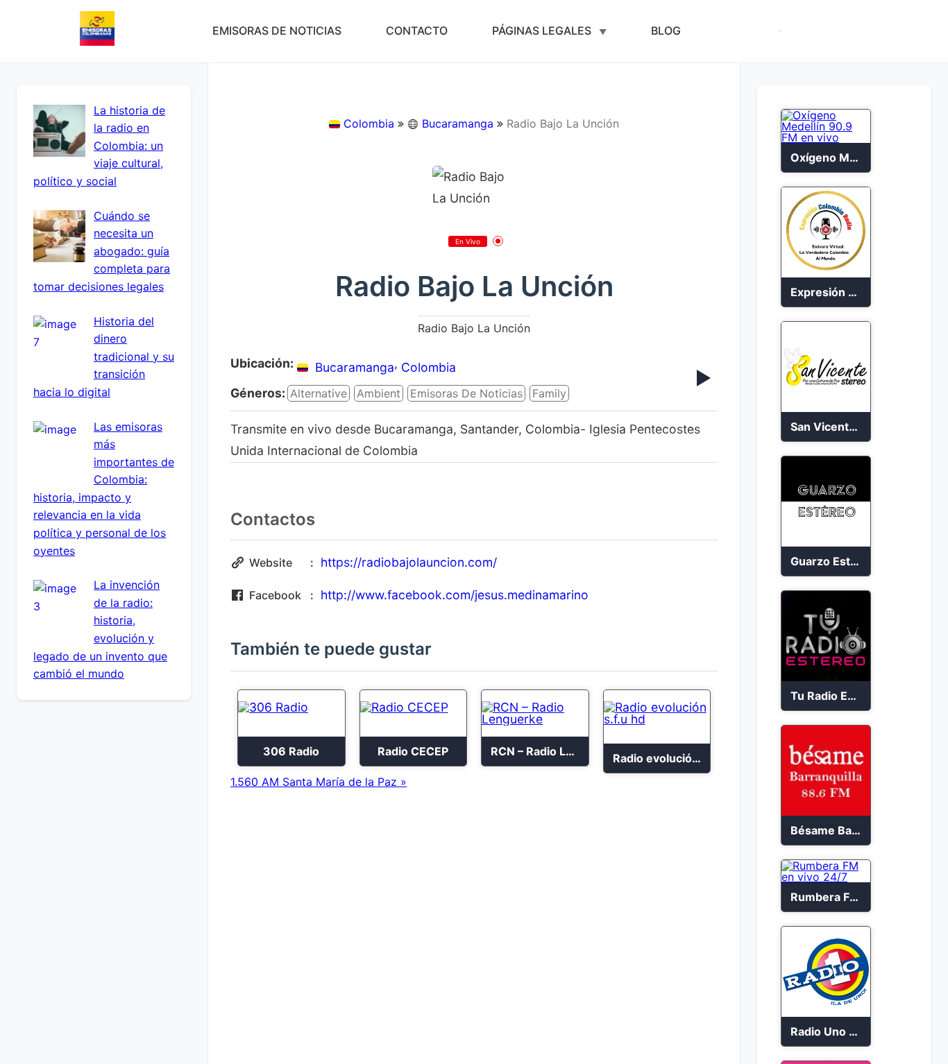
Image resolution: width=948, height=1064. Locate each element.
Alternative (318, 393)
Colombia (369, 123)
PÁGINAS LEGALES (541, 30)
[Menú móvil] (780, 31)
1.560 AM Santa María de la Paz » (318, 782)
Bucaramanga (457, 123)
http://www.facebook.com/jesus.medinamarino (455, 594)
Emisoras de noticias (466, 393)
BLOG (666, 30)
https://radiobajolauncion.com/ (409, 562)
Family (549, 393)
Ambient (378, 393)
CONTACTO (417, 30)
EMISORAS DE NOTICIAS (276, 30)
